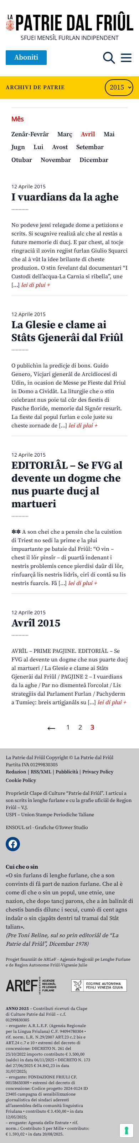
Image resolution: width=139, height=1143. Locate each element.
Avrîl (88, 134)
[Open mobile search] (109, 58)
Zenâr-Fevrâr (30, 134)
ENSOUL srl (18, 827)
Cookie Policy (21, 780)
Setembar (90, 147)
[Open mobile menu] (126, 58)
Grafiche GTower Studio (61, 827)
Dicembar (93, 160)
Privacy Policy (97, 772)
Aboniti (26, 57)
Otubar (21, 160)
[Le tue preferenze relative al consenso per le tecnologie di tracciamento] (126, 1130)
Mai (109, 134)
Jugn (18, 147)
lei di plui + (35, 285)
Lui (38, 147)
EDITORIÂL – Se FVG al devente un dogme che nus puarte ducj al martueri (67, 485)
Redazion (16, 772)
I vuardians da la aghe (65, 197)
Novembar (56, 160)
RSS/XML (41, 772)
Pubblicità (67, 772)
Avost (60, 147)
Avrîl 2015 (35, 623)
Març (64, 134)
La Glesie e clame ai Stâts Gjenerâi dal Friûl (67, 331)
